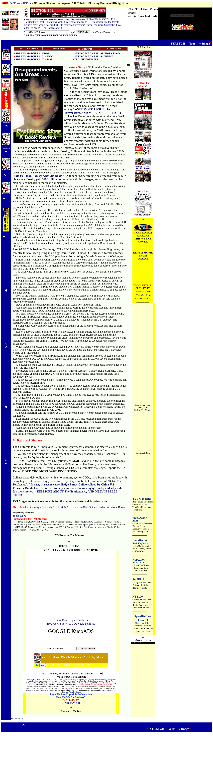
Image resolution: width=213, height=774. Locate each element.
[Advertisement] (71, 639)
